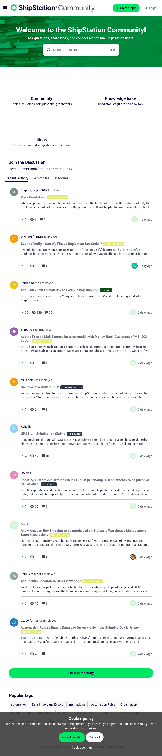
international (77, 704)
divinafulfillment (32, 236)
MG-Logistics (29, 380)
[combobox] (81, 50)
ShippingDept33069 (34, 190)
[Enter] (47, 50)
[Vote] (22, 219)
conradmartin (30, 283)
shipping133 (29, 329)
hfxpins (26, 473)
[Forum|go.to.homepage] (53, 8)
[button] (81, 747)
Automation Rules (103, 704)
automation (19, 704)
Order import (128, 704)
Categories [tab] (60, 178)
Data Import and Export (47, 704)
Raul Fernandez (31, 574)
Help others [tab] (40, 178)
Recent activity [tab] (16, 178)
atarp (24, 523)
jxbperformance (31, 620)
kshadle (26, 426)
